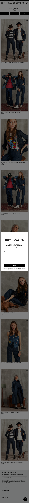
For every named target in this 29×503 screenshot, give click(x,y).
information (19, 268)
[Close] (27, 234)
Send (14, 265)
